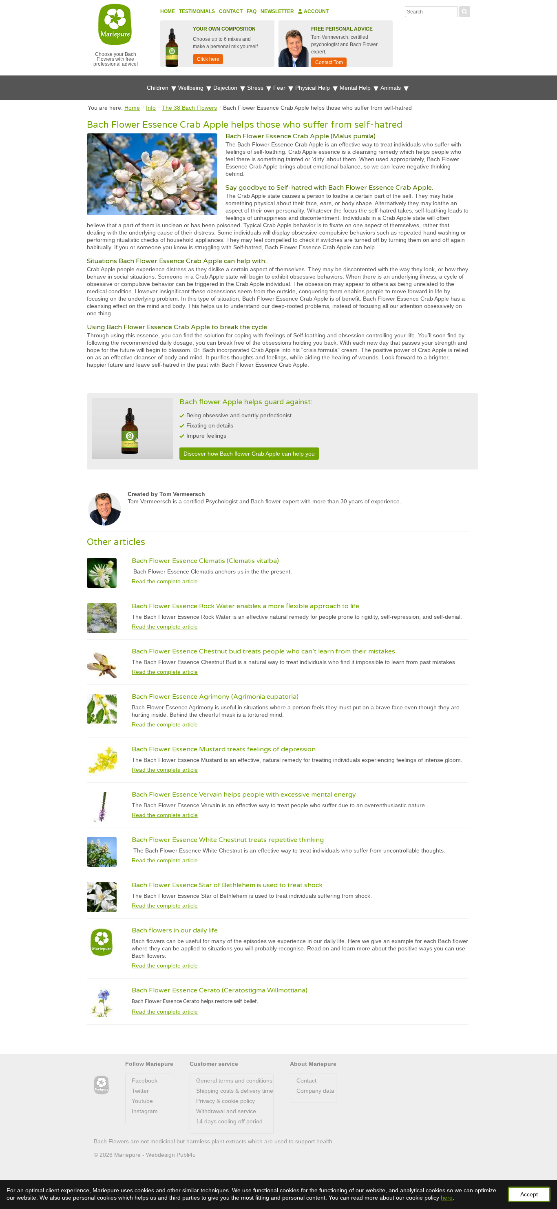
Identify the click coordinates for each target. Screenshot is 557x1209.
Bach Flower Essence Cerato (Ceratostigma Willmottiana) (219, 990)
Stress (256, 87)
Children (158, 87)
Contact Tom (329, 62)
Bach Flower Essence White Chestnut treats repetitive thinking (228, 840)
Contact (231, 11)
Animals (391, 87)
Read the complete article (165, 581)
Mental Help (356, 87)
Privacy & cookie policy (225, 1101)
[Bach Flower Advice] (101, 1085)
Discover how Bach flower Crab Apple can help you (249, 453)
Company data (315, 1090)
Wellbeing (191, 87)
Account (316, 11)
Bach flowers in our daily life (175, 930)
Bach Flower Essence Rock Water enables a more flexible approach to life (245, 606)
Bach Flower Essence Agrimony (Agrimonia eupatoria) (215, 697)
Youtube (142, 1101)
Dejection (226, 87)
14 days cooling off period (229, 1121)
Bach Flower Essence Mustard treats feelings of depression (224, 749)
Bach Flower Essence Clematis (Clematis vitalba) (205, 561)
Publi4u (186, 1154)
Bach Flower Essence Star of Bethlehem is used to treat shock (227, 885)
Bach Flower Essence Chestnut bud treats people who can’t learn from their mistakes (263, 651)
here (447, 1197)
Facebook (144, 1080)
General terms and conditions (234, 1080)
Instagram (145, 1111)
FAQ (251, 11)
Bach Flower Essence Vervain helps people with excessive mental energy (244, 794)
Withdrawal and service (226, 1111)
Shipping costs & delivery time (234, 1090)
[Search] (464, 10)
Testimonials (197, 11)
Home (167, 11)
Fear (280, 87)
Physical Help (313, 87)
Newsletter (277, 11)
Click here (208, 59)
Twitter (140, 1090)
